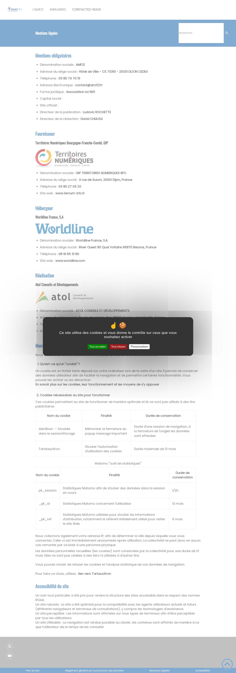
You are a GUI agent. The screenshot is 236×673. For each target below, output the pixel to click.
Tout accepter (97, 346)
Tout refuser (118, 346)
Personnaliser (139, 346)
